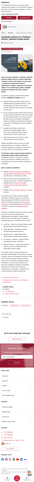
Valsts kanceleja (26, 305)
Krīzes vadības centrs (8, 395)
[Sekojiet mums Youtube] (17, 459)
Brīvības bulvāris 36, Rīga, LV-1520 (13, 440)
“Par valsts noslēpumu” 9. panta (22, 190)
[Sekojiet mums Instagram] (6, 459)
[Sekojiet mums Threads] (14, 459)
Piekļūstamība (6, 412)
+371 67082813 (9, 291)
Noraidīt (9, 18)
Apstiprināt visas (25, 18)
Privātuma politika (7, 407)
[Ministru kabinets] (16, 29)
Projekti (4, 385)
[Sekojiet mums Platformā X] (10, 459)
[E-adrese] (4, 443)
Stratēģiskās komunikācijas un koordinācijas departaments (16, 281)
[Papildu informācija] (9, 443)
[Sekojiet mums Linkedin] (21, 459)
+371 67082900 (8, 435)
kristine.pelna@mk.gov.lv (12, 294)
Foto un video (6, 390)
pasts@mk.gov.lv (8, 437)
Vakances (5, 376)
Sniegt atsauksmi (17, 339)
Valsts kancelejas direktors (10, 277)
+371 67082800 (8, 432)
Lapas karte (5, 416)
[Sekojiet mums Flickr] (25, 459)
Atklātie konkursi (15, 305)
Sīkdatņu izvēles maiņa (8, 421)
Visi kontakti (10, 449)
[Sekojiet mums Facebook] (2, 459)
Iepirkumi (5, 381)
